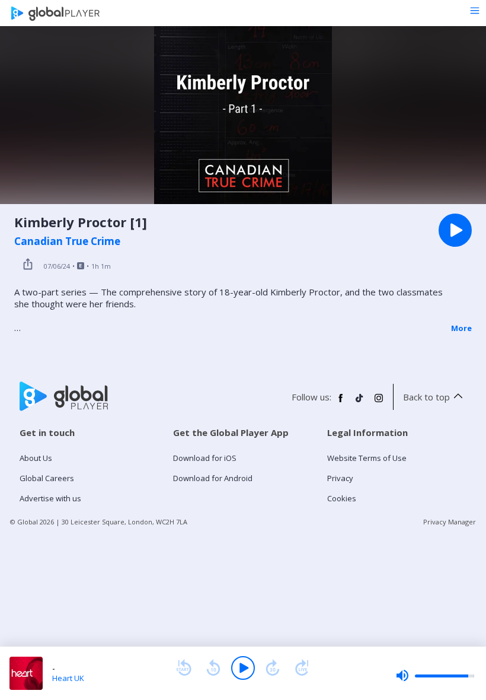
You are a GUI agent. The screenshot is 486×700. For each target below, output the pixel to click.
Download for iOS (204, 458)
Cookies (341, 498)
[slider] (435, 675)
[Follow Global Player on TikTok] (359, 402)
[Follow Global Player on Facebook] (340, 402)
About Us (36, 458)
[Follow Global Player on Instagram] (378, 402)
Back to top (426, 397)
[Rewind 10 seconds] (213, 668)
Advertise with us (50, 498)
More (461, 328)
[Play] (243, 668)
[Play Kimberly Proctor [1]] (455, 230)
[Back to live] (302, 668)
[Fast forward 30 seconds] (272, 668)
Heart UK (68, 678)
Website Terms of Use (367, 458)
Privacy (340, 478)
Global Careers (47, 478)
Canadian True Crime (67, 241)
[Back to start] (184, 668)
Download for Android (212, 478)
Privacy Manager (449, 522)
